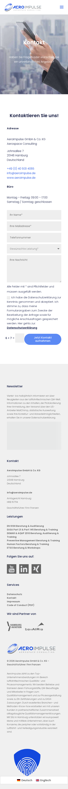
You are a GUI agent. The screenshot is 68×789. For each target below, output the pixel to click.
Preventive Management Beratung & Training (33, 540)
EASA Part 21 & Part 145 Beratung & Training (32, 529)
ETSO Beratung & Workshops (23, 547)
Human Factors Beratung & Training (28, 544)
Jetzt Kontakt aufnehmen (43, 339)
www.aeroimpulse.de (21, 178)
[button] (34, 762)
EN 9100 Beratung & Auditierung (25, 526)
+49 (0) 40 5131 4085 (20, 169)
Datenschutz (14, 594)
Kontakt (11, 597)
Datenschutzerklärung (22, 328)
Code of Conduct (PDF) (20, 605)
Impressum (13, 601)
